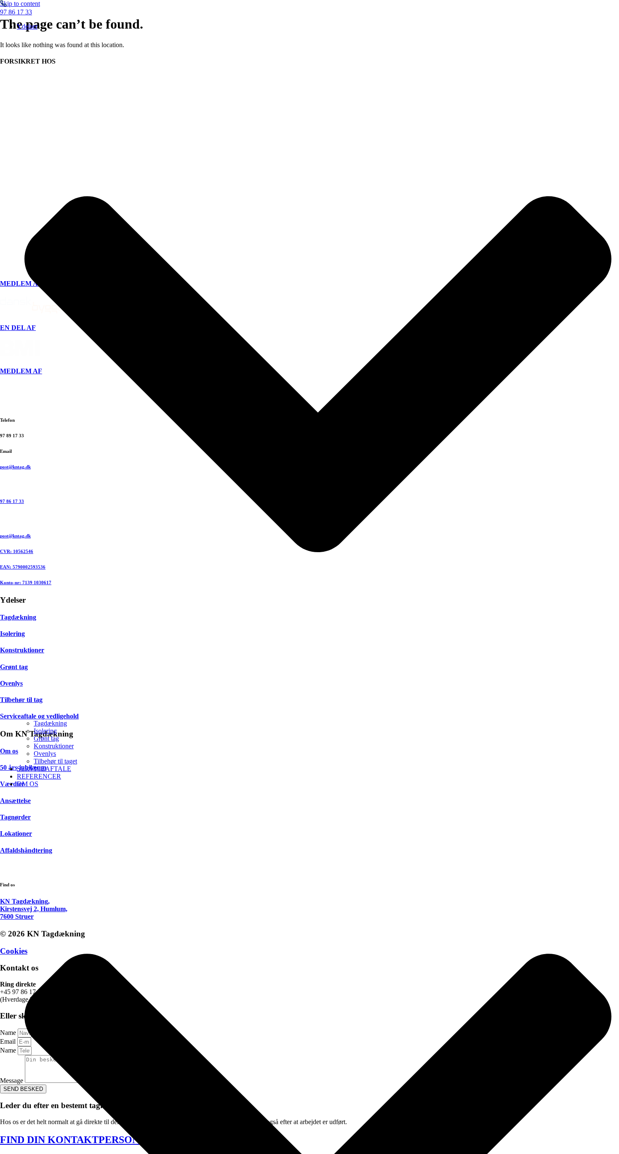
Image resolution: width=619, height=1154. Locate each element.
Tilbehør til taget (55, 761)
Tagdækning (50, 723)
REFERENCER (39, 776)
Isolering (45, 730)
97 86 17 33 (16, 12)
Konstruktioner (54, 746)
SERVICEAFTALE (44, 768)
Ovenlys (45, 753)
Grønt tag (46, 738)
